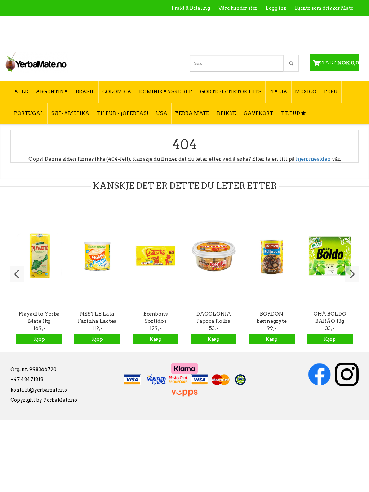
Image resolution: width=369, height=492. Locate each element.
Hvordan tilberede (331, 23)
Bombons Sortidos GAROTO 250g (155, 321)
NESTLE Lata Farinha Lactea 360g (97, 321)
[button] (17, 274)
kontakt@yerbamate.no (38, 390)
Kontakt (250, 23)
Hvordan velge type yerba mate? (314, 38)
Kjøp (39, 339)
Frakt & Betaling (191, 8)
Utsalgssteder (284, 23)
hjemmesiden (313, 159)
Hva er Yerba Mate (209, 23)
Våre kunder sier (237, 8)
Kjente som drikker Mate (324, 8)
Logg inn (276, 8)
